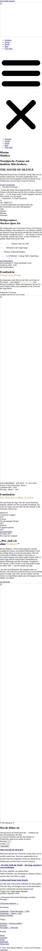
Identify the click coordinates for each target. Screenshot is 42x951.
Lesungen (3, 938)
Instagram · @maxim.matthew (11, 923)
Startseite (8, 40)
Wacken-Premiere (6, 915)
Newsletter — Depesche (9, 928)
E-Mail (3, 844)
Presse (7, 44)
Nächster (24, 891)
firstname (3, 841)
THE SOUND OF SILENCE (11, 850)
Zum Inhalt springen (7, 1)
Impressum (4, 942)
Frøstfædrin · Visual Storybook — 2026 (14, 911)
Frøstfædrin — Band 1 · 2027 (11, 913)
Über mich (8, 49)
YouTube (3, 925)
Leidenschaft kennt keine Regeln (14, 880)
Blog (6, 46)
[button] (21, 94)
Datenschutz (4, 944)
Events (7, 42)
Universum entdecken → (9, 903)
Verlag (2, 940)
